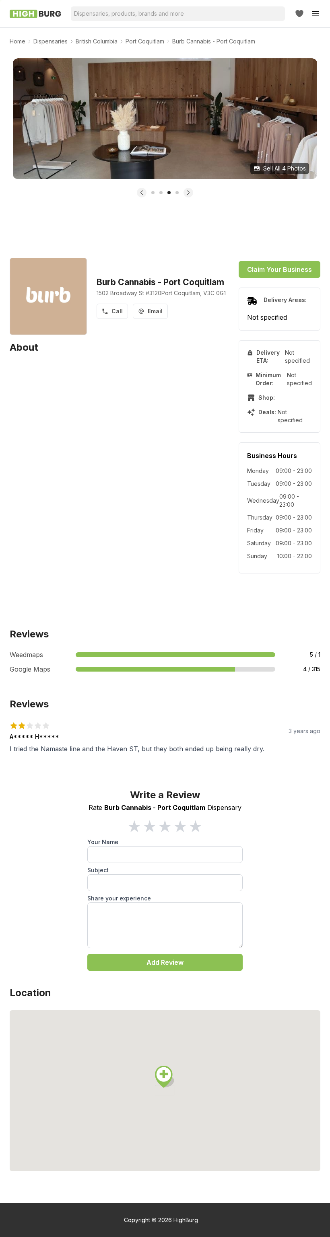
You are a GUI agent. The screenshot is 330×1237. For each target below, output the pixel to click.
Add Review (165, 962)
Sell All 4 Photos (284, 168)
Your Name (102, 841)
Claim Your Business (279, 269)
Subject (98, 870)
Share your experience (119, 898)
